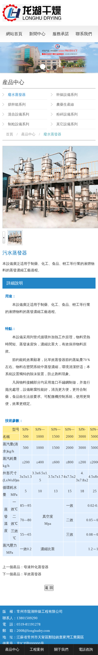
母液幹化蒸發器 (36, 567)
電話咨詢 (86, 649)
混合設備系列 (18, 114)
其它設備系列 (67, 124)
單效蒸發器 (32, 574)
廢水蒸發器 (17, 95)
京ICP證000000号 (30, 643)
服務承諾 (61, 34)
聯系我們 (84, 34)
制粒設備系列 (18, 124)
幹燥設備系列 (67, 95)
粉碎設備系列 (67, 114)
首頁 (9, 134)
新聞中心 (37, 34)
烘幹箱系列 (17, 104)
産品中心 (28, 134)
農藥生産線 (65, 104)
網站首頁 (14, 34)
